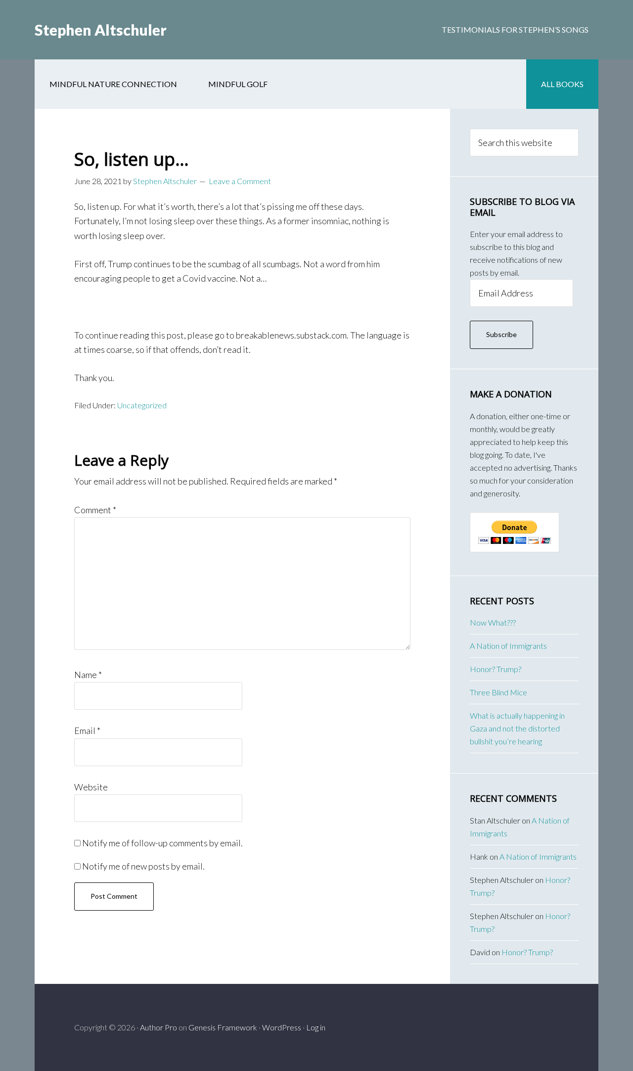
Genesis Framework (222, 1027)
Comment (95, 509)
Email (87, 730)
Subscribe (501, 334)
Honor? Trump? (495, 669)
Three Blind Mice (498, 692)
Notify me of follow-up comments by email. (162, 842)
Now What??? (493, 622)
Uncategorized (142, 405)
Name (88, 674)
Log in (315, 1027)
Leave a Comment (240, 181)
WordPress (281, 1027)
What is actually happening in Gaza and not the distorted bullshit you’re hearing (517, 728)
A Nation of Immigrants (508, 645)
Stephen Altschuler (101, 30)
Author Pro (158, 1027)
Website (91, 786)
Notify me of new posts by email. (143, 866)
